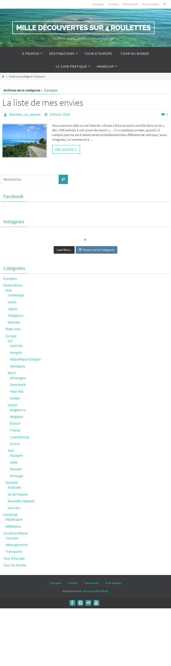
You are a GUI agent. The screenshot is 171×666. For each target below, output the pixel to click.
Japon (12, 308)
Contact (113, 4)
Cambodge (16, 295)
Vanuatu (14, 508)
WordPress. (102, 591)
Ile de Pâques (18, 494)
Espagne (16, 455)
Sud (11, 450)
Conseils (12, 538)
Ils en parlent (150, 4)
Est (10, 340)
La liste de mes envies (42, 102)
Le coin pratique (15, 533)
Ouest (12, 405)
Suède (15, 398)
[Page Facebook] (72, 603)
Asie (9, 290)
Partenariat (130, 4)
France (15, 430)
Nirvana (87, 591)
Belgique (16, 416)
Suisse (15, 443)
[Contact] (88, 603)
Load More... (64, 250)
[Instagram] (80, 603)
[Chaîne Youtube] (96, 603)
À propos (98, 4)
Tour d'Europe (14, 558)
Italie (13, 462)
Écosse (15, 423)
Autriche (16, 345)
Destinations (12, 285)
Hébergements (17, 545)
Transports (14, 551)
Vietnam (14, 322)
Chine (12, 302)
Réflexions (13, 526)
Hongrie (16, 352)
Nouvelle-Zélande (21, 501)
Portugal (16, 476)
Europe (11, 336)
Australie (14, 487)
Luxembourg (19, 437)
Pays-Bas (16, 391)
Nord (11, 372)
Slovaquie (17, 366)
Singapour (16, 315)
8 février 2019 (60, 114)
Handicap (10, 514)
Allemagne (18, 378)
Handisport (14, 519)
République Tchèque (25, 359)
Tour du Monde (14, 565)
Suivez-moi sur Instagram (98, 250)
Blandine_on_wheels (25, 114)
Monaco (16, 469)
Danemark (18, 384)
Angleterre (18, 410)
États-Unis (13, 329)
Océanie (12, 482)
